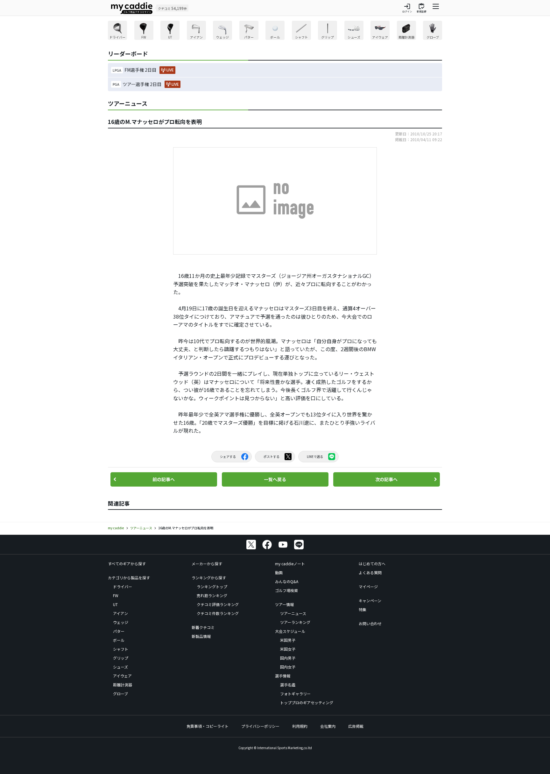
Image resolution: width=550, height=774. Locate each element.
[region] (275, 31)
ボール (118, 640)
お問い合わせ (370, 623)
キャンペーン (370, 600)
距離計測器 (122, 684)
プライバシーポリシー (260, 726)
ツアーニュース (293, 613)
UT (115, 604)
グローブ (120, 693)
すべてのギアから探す (127, 563)
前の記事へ (163, 479)
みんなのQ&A (286, 581)
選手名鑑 (287, 684)
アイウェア (122, 675)
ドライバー (122, 586)
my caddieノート (290, 563)
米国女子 (287, 649)
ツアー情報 (284, 604)
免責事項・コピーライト (208, 726)
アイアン (120, 613)
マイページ (368, 586)
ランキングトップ (212, 586)
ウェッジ (120, 622)
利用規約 (299, 726)
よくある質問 (370, 572)
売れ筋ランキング (212, 595)
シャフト (120, 649)
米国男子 (287, 640)
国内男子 (287, 658)
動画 (279, 572)
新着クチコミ (203, 627)
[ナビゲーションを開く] (435, 8)
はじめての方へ (372, 563)
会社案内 (327, 726)
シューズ (120, 666)
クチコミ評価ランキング (218, 604)
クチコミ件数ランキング (218, 613)
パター (118, 631)
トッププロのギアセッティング (306, 702)
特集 (362, 609)
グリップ (120, 658)
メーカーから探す (207, 563)
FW (115, 595)
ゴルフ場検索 (286, 590)
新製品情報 (201, 636)
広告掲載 (355, 726)
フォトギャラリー (295, 693)
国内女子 (287, 666)
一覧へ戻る (275, 479)
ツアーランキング (295, 622)
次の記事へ (386, 479)
